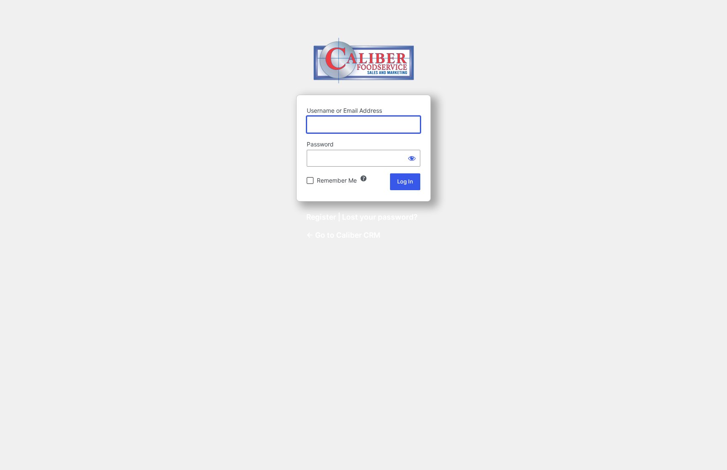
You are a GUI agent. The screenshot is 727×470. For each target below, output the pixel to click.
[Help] (363, 178)
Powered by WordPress (363, 60)
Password (320, 144)
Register (321, 216)
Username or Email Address (344, 110)
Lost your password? (380, 216)
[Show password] (411, 158)
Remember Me (337, 180)
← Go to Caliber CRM (343, 235)
